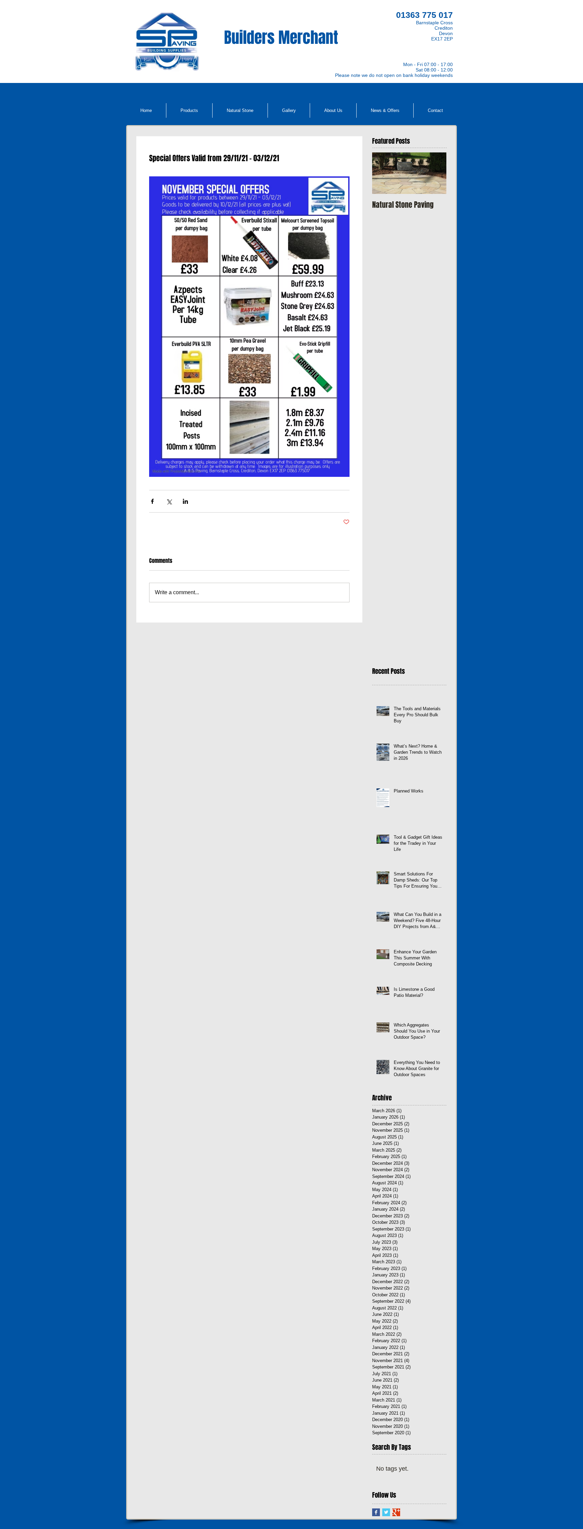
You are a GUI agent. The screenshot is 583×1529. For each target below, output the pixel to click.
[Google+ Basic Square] (396, 1512)
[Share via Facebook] (152, 501)
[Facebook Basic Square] (376, 1512)
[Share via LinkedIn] (185, 501)
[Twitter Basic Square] (386, 1512)
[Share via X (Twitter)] (169, 501)
